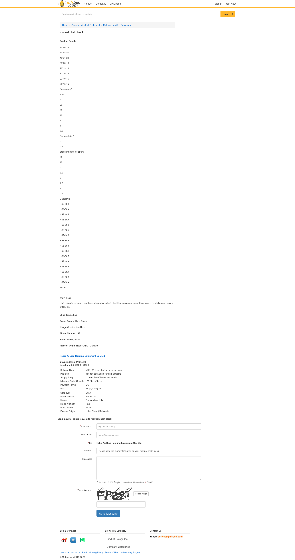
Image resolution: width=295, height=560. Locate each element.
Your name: (86, 426)
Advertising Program (130, 552)
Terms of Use (111, 552)
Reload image (141, 493)
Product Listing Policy (92, 552)
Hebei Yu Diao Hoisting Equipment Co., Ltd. (83, 355)
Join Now (231, 3)
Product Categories (117, 539)
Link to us (64, 552)
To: (90, 442)
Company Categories (118, 546)
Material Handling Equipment (117, 25)
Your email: (86, 434)
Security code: (84, 490)
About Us (75, 552)
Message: (87, 458)
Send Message (108, 513)
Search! (227, 14)
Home (65, 25)
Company (101, 3)
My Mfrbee (115, 3)
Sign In (218, 3)
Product (88, 3)
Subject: (87, 450)
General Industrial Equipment (85, 25)
